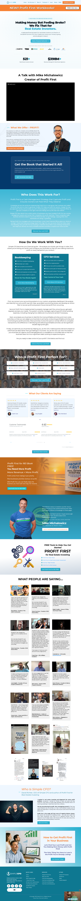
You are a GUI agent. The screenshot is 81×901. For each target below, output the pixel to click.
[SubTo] (19, 49)
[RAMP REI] (43, 49)
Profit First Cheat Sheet (49, 557)
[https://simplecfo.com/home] (14, 874)
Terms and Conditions (43, 898)
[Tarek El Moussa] (26, 49)
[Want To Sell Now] (63, 49)
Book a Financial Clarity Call (39, 41)
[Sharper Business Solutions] (50, 49)
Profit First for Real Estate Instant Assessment (54, 560)
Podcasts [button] (45, 2)
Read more (10, 410)
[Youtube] (14, 890)
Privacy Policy (36, 898)
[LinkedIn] (20, 885)
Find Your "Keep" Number (49, 562)
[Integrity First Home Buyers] (56, 49)
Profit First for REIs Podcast (50, 565)
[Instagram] (12, 885)
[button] (35, 2)
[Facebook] (8, 885)
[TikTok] (16, 885)
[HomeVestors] (34, 49)
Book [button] (38, 2)
